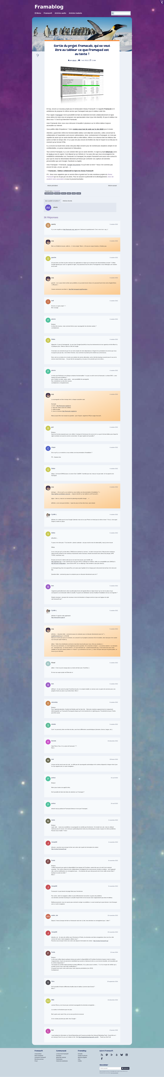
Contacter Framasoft (40, 1057)
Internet (64, 193)
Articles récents (67, 201)
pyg (52, 241)
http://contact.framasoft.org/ (58, 849)
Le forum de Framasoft (62, 1053)
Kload (53, 662)
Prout (36, 1061)
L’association (38, 1053)
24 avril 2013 (114, 777)
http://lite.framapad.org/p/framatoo (78, 289)
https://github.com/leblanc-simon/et (60, 494)
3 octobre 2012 (114, 224)
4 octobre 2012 (114, 277)
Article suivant (112, 185)
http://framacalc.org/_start (70, 229)
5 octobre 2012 (114, 533)
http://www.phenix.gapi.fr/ (58, 617)
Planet (68, 193)
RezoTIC (78, 193)
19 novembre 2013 (113, 915)
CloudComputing (49, 193)
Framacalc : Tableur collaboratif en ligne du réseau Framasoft (70, 171)
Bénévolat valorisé (61, 1057)
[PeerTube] (112, 1056)
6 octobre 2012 (114, 684)
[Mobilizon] (117, 1056)
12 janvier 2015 (114, 1030)
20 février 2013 (114, 759)
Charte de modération (62, 1061)
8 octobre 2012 (114, 702)
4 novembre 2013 (113, 820)
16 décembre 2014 (113, 1000)
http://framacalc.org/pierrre (63, 405)
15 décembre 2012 (113, 741)
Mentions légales (82, 1057)
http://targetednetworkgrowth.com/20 (88, 1037)
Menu (39, 13)
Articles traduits (75, 13)
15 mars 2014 (114, 952)
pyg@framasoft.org (56, 636)
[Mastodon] (107, 1056)
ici (74, 154)
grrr (52, 427)
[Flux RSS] (102, 1056)
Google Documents (73, 165)
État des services (39, 1059)
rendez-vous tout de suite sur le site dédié (88, 129)
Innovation (57, 193)
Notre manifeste (39, 1055)
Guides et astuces (82, 1055)
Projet (73, 193)
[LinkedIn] (126, 1056)
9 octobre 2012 (114, 724)
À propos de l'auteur (52, 201)
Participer (58, 1055)
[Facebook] (102, 1059)
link (52, 1030)
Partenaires (59, 1059)
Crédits (80, 1061)
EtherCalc (109, 152)
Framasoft (57, 191)
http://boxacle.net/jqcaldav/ (58, 563)
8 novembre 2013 (113, 860)
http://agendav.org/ (56, 561)
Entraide (80, 1053)
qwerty (53, 224)
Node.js (51, 154)
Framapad (58, 115)
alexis (74, 60)
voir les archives (114, 1072)
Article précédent (52, 185)
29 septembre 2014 (112, 981)
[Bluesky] (122, 1056)
